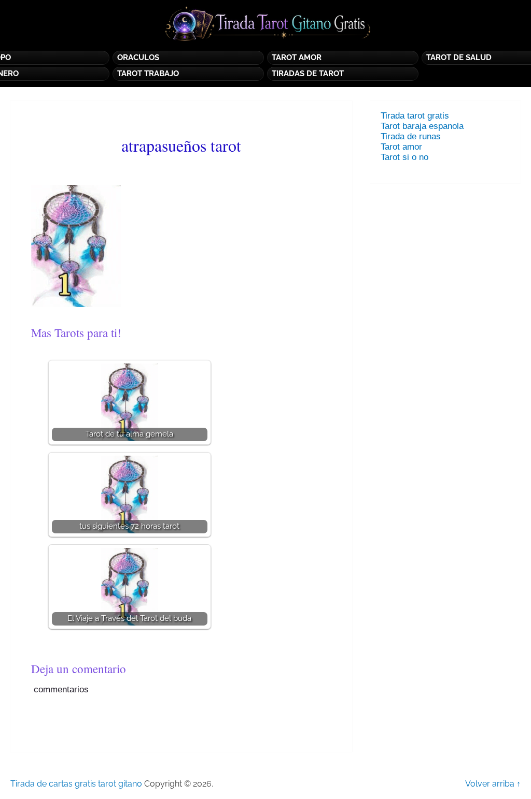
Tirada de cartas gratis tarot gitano (76, 784)
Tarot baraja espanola (422, 126)
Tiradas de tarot (308, 73)
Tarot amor (401, 147)
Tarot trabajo (148, 73)
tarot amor (297, 57)
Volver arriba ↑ (493, 784)
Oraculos (138, 57)
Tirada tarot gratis (415, 116)
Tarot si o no (407, 157)
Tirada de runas (411, 136)
